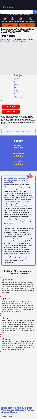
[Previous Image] (1, 57)
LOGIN (10, 25)
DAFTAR (27, 25)
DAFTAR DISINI (11, 106)
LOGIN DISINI (11, 111)
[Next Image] (35, 57)
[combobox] (16, 12)
